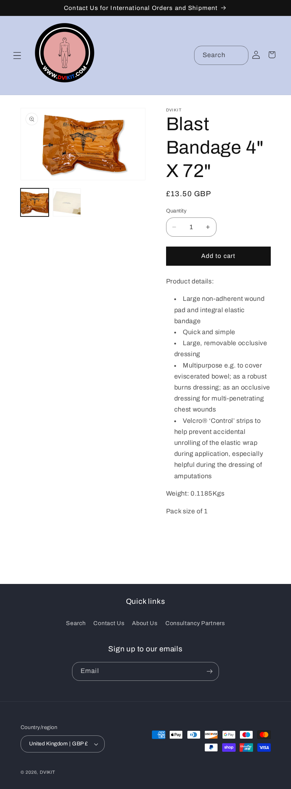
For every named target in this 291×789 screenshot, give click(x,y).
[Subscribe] (210, 671)
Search (76, 623)
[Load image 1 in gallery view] (35, 202)
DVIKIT (47, 772)
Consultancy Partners (195, 623)
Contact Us (108, 623)
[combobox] (221, 55)
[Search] (239, 55)
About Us (145, 623)
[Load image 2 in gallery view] (67, 202)
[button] (17, 55)
